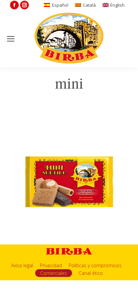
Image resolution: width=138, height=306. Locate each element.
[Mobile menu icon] (11, 39)
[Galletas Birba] (69, 39)
